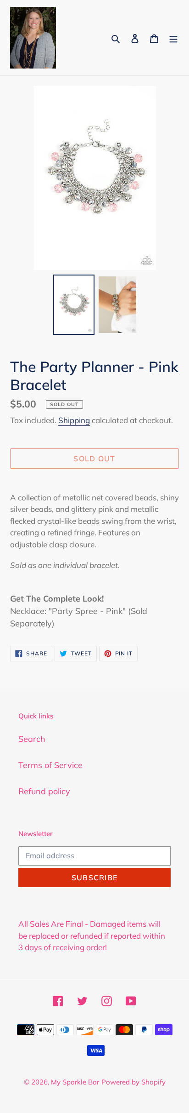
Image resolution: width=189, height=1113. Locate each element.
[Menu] (173, 37)
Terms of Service (50, 765)
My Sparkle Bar (75, 1082)
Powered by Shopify (133, 1082)
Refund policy (44, 791)
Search (31, 739)
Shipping (74, 420)
